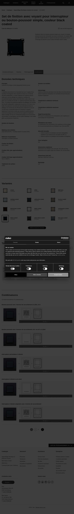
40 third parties (17, 260)
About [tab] (58, 242)
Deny (16, 274)
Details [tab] (37, 242)
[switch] (29, 269)
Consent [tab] (15, 242)
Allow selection (37, 274)
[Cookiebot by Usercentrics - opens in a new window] (62, 238)
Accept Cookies (58, 274)
